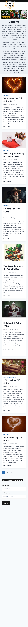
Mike (6, 104)
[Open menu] (24, 6)
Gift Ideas (6, 95)
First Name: (5, 485)
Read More (7, 126)
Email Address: (6, 493)
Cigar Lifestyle (7, 262)
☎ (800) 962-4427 (22, 1)
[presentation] (14, 85)
